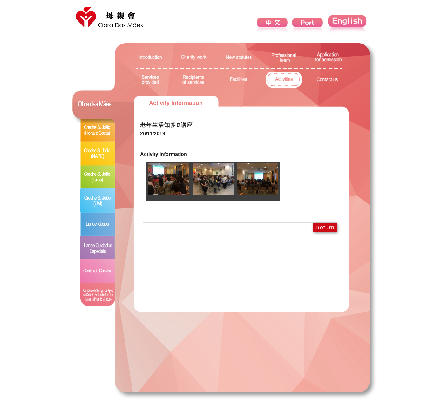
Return (325, 227)
